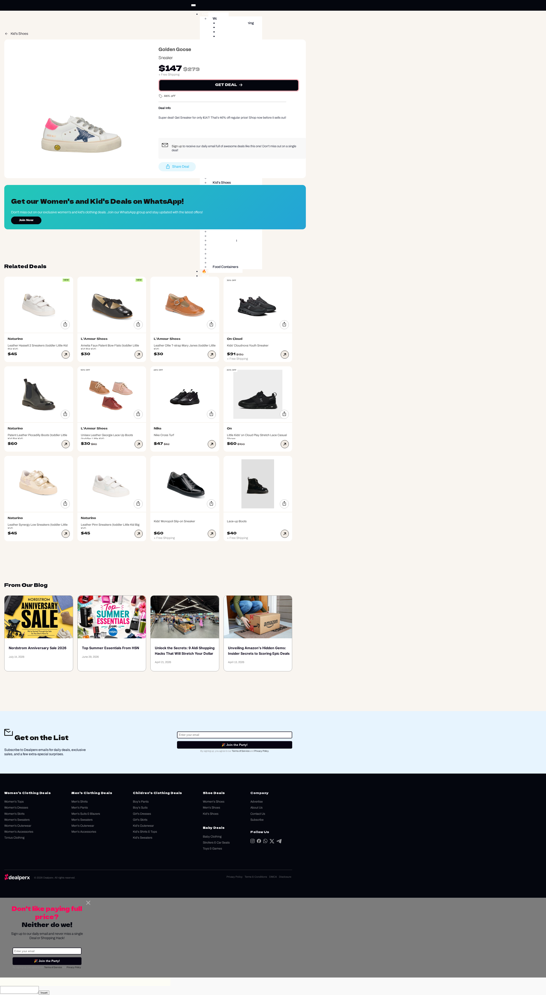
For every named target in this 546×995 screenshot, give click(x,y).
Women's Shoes (213, 801)
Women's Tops (14, 801)
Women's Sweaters (17, 819)
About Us (256, 807)
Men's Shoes (211, 807)
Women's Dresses (16, 807)
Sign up (177, 146)
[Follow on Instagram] (252, 842)
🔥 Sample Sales (215, 271)
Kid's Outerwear (143, 825)
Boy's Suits (140, 807)
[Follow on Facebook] (259, 842)
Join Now (26, 220)
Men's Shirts (79, 801)
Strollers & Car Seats (216, 842)
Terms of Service (241, 751)
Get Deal (226, 85)
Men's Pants (79, 807)
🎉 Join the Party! (235, 744)
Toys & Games (212, 848)
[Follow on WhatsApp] (265, 842)
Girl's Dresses (142, 813)
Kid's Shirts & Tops (145, 831)
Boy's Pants (141, 801)
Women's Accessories (18, 831)
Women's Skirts (14, 813)
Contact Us (257, 813)
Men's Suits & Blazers (85, 813)
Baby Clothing (212, 836)
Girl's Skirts (140, 819)
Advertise (256, 801)
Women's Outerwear (17, 825)
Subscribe (257, 819)
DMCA (273, 876)
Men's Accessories (83, 831)
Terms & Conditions (256, 876)
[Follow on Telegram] (279, 842)
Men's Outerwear (82, 825)
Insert (44, 992)
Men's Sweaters (82, 819)
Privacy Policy (261, 751)
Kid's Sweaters (142, 837)
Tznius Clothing (14, 837)
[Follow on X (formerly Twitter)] (272, 842)
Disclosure (285, 876)
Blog (205, 276)
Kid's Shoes (19, 33)
